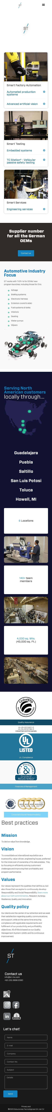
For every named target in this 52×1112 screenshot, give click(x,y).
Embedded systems (19, 150)
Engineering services (20, 209)
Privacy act (26, 1106)
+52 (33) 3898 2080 (14, 980)
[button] (43, 5)
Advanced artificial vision (22, 104)
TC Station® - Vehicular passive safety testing (21, 161)
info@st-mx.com (12, 977)
